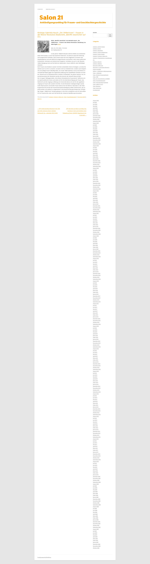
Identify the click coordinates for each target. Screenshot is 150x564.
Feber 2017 (95, 315)
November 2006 (96, 546)
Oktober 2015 (96, 345)
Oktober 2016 (96, 322)
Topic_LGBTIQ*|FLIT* (98, 84)
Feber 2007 (95, 540)
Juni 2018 (95, 284)
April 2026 (95, 108)
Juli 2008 (95, 508)
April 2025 (95, 130)
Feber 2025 (95, 134)
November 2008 (96, 501)
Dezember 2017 (96, 296)
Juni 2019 (95, 262)
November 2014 (96, 365)
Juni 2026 (95, 104)
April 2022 (95, 198)
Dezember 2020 (96, 228)
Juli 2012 (95, 418)
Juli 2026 (95, 102)
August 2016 (96, 326)
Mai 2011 (95, 444)
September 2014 (97, 369)
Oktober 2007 (96, 525)
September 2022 (97, 189)
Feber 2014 (95, 382)
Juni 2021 (95, 217)
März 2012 (95, 425)
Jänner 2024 (95, 158)
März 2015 (95, 358)
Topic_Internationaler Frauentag (100, 82)
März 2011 (95, 448)
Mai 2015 (95, 354)
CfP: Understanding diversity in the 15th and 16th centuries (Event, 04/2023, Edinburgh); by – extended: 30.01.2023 (49, 111)
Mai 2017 (95, 309)
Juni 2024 (95, 149)
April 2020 (95, 243)
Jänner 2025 (95, 136)
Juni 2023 (95, 172)
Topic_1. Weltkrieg (97, 73)
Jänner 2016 (95, 339)
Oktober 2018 (96, 277)
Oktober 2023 (96, 164)
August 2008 (96, 506)
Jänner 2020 (95, 249)
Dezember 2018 (96, 273)
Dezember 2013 (96, 386)
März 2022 (95, 200)
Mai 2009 (95, 489)
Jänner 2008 (95, 519)
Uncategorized (96, 90)
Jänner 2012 (95, 429)
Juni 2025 (95, 127)
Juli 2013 (95, 395)
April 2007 (95, 536)
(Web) (59, 44)
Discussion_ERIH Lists (98, 65)
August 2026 (96, 100)
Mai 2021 (95, 219)
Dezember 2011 (96, 431)
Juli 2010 (95, 463)
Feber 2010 (95, 472)
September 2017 (97, 301)
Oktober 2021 (96, 209)
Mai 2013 (95, 399)
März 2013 (95, 403)
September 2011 (97, 437)
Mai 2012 (95, 422)
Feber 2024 (95, 157)
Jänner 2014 (95, 384)
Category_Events (97, 48)
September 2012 (97, 414)
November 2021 (96, 207)
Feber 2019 (95, 269)
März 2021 (95, 222)
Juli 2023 (95, 170)
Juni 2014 (95, 375)
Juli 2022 (95, 192)
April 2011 (95, 446)
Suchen (95, 32)
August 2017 (96, 303)
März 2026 (95, 110)
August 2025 (96, 123)
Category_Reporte (97, 62)
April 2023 (95, 175)
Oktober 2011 (96, 435)
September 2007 (97, 527)
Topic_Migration (96, 86)
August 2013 (96, 393)
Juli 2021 (95, 215)
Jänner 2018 (95, 294)
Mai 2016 (95, 331)
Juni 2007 (95, 533)
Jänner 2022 (95, 204)
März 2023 (95, 177)
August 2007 (96, 529)
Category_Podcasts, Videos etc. (56, 97)
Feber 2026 (95, 111)
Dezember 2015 (96, 341)
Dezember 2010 (96, 454)
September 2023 (97, 166)
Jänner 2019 (95, 271)
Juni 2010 (95, 465)
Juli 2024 (95, 147)
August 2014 (96, 371)
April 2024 (95, 153)
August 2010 (96, 461)
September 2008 (97, 504)
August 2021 (96, 213)
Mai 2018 (95, 286)
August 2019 (96, 258)
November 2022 (96, 185)
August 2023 (96, 168)
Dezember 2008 (96, 499)
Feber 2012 (95, 427)
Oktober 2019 (96, 254)
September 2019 (97, 256)
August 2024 (96, 145)
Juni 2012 (95, 420)
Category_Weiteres (97, 63)
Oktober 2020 (96, 232)
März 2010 (95, 471)
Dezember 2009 (96, 476)
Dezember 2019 (96, 251)
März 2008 (95, 516)
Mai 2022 (95, 196)
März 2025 (95, 132)
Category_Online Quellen (99, 54)
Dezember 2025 (96, 115)
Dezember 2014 (96, 363)
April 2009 (95, 491)
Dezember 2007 (96, 521)
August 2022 (96, 190)
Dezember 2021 (96, 205)
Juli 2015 (95, 350)
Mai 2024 (95, 151)
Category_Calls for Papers (99, 46)
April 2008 (95, 514)
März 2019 (95, 268)
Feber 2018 (95, 292)
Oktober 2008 (96, 503)
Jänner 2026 (95, 113)
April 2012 (95, 424)
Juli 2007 (95, 531)
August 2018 (96, 281)
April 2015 (95, 356)
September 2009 (97, 482)
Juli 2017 (95, 305)
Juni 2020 (95, 239)
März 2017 (95, 313)
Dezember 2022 (96, 183)
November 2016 (96, 320)
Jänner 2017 (95, 316)
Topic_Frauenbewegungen (70, 97)
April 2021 (95, 221)
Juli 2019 (95, 260)
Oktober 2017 (96, 299)
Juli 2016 (95, 328)
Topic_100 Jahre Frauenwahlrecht (100, 75)
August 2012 (96, 416)
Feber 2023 (95, 179)
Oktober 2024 (96, 142)
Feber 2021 (95, 224)
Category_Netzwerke (98, 50)
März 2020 (95, 245)
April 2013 (95, 401)
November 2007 (96, 523)
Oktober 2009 (96, 480)
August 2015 (96, 348)
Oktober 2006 (96, 548)
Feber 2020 (95, 247)
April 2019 (95, 266)
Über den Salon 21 (50, 9)
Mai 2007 (95, 534)
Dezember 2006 (96, 544)
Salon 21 (39, 99)
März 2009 (95, 493)
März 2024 (95, 155)
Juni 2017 (95, 307)
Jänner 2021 (95, 226)
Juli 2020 (95, 237)
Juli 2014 (95, 373)
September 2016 (97, 324)
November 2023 (96, 162)
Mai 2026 (95, 106)
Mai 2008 (95, 512)
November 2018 (96, 275)
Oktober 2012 (96, 412)
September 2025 (97, 121)
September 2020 (97, 234)
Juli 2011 (95, 440)
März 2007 (95, 538)
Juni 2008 (95, 510)
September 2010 (97, 459)
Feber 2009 (95, 495)
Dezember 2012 (96, 409)
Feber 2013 (95, 405)
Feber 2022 (95, 202)
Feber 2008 (95, 518)
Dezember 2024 (96, 138)
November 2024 (96, 140)
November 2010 (96, 456)
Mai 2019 (95, 264)
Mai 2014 (95, 377)
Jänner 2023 (95, 181)
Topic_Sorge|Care (97, 88)
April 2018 (95, 288)
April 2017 (95, 311)
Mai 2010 (95, 467)
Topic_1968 (95, 77)
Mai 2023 (95, 174)
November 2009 (96, 478)
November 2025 (96, 117)
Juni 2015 (95, 352)
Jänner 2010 (95, 474)
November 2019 (96, 252)
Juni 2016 (95, 330)
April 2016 (95, 333)
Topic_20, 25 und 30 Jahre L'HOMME (101, 78)
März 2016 (95, 335)
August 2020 (96, 236)
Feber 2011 (95, 450)
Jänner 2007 (95, 542)
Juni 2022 (95, 194)
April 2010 (95, 469)
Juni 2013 (95, 397)
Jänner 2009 (95, 497)
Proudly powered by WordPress (44, 557)
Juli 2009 (95, 486)
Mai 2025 (95, 128)
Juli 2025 (95, 125)
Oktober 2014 (96, 367)
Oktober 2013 (96, 390)
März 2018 (95, 290)
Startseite (40, 9)
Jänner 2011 (95, 452)
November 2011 (96, 433)
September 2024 (97, 143)
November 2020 (96, 230)
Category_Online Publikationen (100, 52)
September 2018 (97, 279)
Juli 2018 (95, 283)
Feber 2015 (95, 360)
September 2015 (97, 346)
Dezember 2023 (96, 160)
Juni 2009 (95, 487)
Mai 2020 (95, 241)
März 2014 (95, 380)
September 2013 (97, 392)
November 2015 (96, 343)
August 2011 (96, 439)
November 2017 (96, 298)
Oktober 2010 (96, 457)
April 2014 (95, 378)
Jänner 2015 (95, 362)
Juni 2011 (95, 442)
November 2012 (96, 410)
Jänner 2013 (95, 407)
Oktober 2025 (96, 119)
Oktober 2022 (96, 187)
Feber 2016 (95, 337)
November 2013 (96, 388)
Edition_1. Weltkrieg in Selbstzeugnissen (102, 71)
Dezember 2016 (96, 318)
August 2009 (96, 484)
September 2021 (97, 211)
